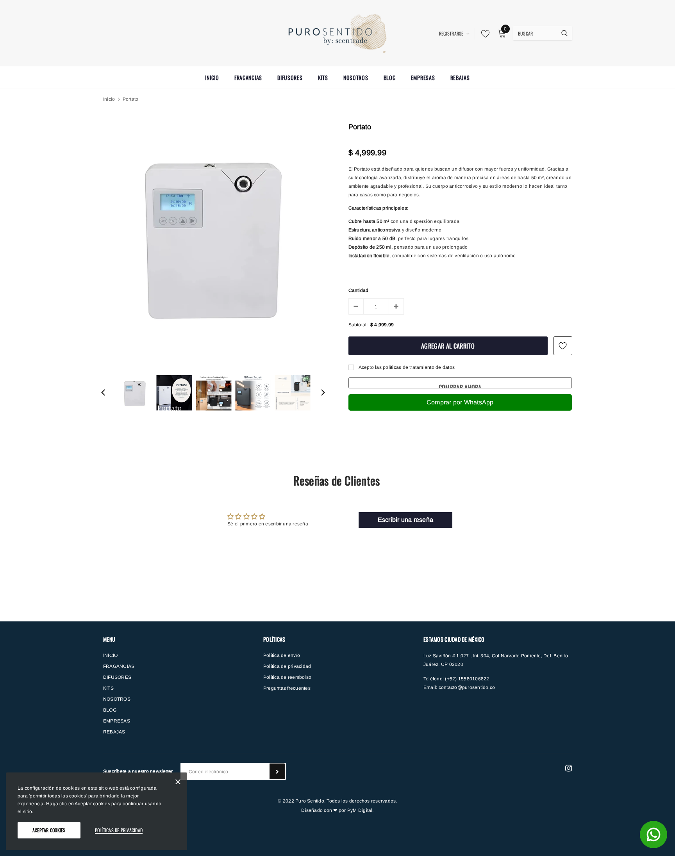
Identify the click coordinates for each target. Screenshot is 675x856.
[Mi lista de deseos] (483, 34)
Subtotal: (358, 324)
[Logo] (337, 32)
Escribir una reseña (406, 519)
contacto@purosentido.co (467, 687)
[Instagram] (568, 768)
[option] (213, 235)
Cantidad (358, 290)
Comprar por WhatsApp (460, 402)
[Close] (178, 783)
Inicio (109, 99)
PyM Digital (360, 810)
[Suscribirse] (277, 771)
